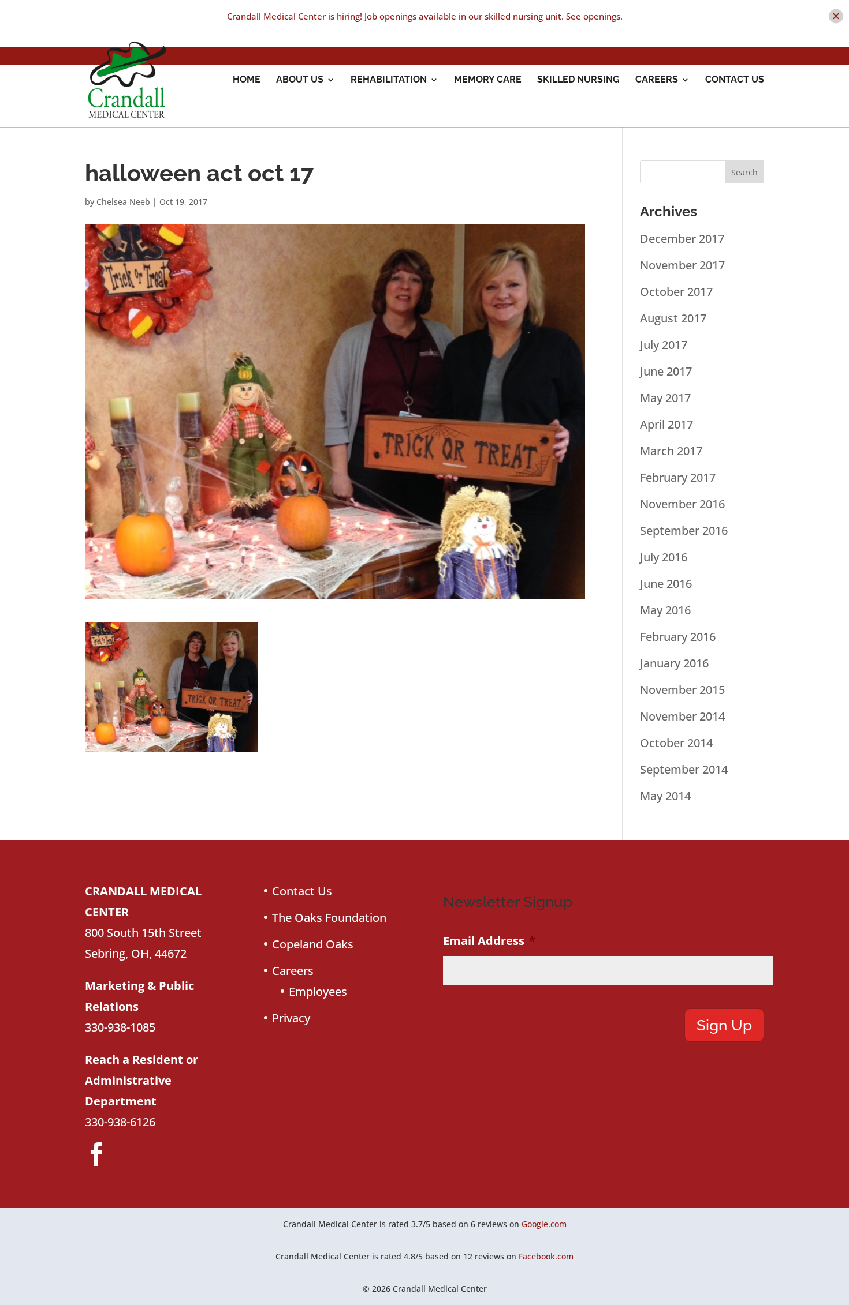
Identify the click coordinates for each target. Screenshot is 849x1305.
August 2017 (673, 318)
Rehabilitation (389, 80)
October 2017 (676, 291)
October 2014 (676, 743)
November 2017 (682, 265)
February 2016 (678, 636)
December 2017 (682, 238)
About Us (299, 80)
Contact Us (734, 80)
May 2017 (665, 398)
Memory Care (488, 80)
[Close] (836, 16)
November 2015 (682, 689)
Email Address (489, 940)
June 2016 (666, 583)
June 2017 (666, 371)
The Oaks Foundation (329, 917)
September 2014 (684, 769)
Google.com (544, 1223)
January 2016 (674, 663)
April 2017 (666, 424)
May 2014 (665, 796)
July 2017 (663, 344)
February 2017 (678, 477)
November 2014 (682, 716)
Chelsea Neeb (123, 201)
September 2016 (684, 530)
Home (246, 80)
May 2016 (665, 610)
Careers (656, 80)
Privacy (291, 1018)
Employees (318, 991)
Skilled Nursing (578, 80)
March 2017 (671, 451)
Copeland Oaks (312, 944)
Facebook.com (546, 1256)
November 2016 (682, 504)
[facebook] (96, 1154)
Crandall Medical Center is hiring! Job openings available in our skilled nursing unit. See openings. (425, 16)
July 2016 (663, 557)
